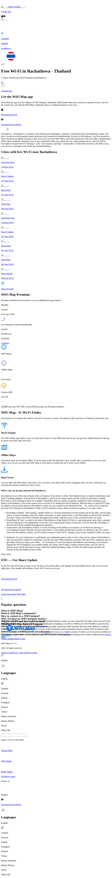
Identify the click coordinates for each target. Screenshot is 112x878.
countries (5, 38)
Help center (20, 639)
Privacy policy (18, 653)
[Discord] (6, 636)
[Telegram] (9, 636)
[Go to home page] (10, 4)
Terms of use (6, 653)
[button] (56, 658)
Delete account (31, 653)
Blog (13, 639)
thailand (4, 43)
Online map (6, 639)
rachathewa (6, 48)
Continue (5, 343)
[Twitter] (2, 636)
